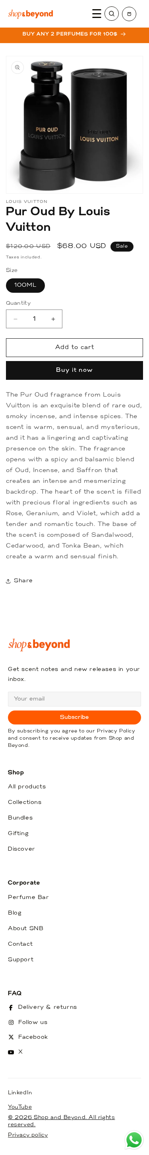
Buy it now (74, 370)
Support (20, 960)
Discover (21, 849)
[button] (129, 14)
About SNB (25, 929)
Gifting (18, 834)
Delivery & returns (47, 1007)
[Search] (111, 13)
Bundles (20, 818)
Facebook (33, 1037)
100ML (25, 285)
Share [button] (23, 581)
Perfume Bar (28, 898)
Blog (14, 913)
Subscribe (74, 717)
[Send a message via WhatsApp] (134, 1140)
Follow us (32, 1023)
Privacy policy (28, 1135)
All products (27, 787)
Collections (25, 803)
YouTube (20, 1107)
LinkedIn (20, 1092)
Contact (20, 944)
